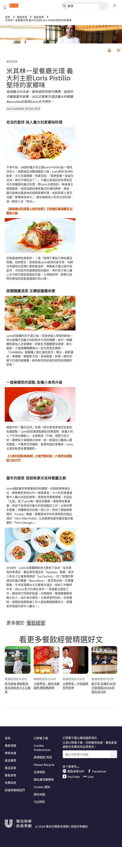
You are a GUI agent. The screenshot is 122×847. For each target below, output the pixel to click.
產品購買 (10, 760)
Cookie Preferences (42, 747)
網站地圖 (39, 794)
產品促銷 (10, 768)
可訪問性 (39, 802)
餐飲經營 (11, 61)
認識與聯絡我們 (15, 790)
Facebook (99, 771)
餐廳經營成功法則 (16, 679)
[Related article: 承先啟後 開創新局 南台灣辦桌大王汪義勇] (17, 660)
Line (91, 776)
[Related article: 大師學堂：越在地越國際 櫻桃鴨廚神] (46, 660)
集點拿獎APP (75, 771)
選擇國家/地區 (43, 757)
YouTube (73, 776)
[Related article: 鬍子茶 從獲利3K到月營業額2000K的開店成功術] (104, 660)
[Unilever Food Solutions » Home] (14, 5)
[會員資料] (114, 5)
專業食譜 (10, 753)
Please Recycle (44, 764)
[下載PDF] (109, 49)
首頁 (7, 738)
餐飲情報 (10, 745)
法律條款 (39, 772)
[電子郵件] (118, 49)
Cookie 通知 (42, 787)
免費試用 (10, 782)
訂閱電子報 (41, 738)
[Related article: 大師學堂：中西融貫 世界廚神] (75, 660)
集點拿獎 (10, 775)
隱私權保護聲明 (44, 779)
